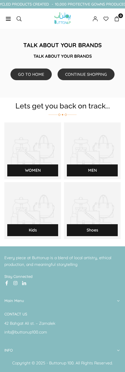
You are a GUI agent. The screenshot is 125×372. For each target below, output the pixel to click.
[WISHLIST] (106, 18)
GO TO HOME (31, 74)
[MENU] (8, 18)
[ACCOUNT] (95, 18)
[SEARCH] (19, 18)
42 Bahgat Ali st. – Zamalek (29, 323)
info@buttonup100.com (25, 332)
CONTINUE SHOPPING (86, 74)
